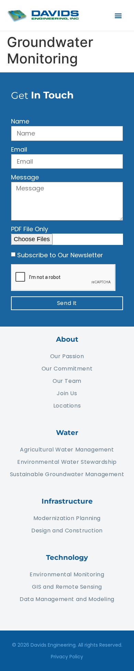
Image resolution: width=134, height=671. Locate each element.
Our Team (67, 381)
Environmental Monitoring (67, 574)
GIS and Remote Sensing (67, 587)
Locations (67, 406)
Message (25, 177)
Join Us (67, 393)
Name (20, 122)
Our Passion (67, 356)
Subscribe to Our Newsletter (60, 254)
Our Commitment (67, 369)
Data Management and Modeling (67, 599)
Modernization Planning (67, 518)
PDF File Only (29, 229)
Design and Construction (67, 530)
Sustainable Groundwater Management (67, 474)
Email (19, 150)
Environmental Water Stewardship (67, 462)
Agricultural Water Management (67, 450)
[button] (118, 15)
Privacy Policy (67, 656)
